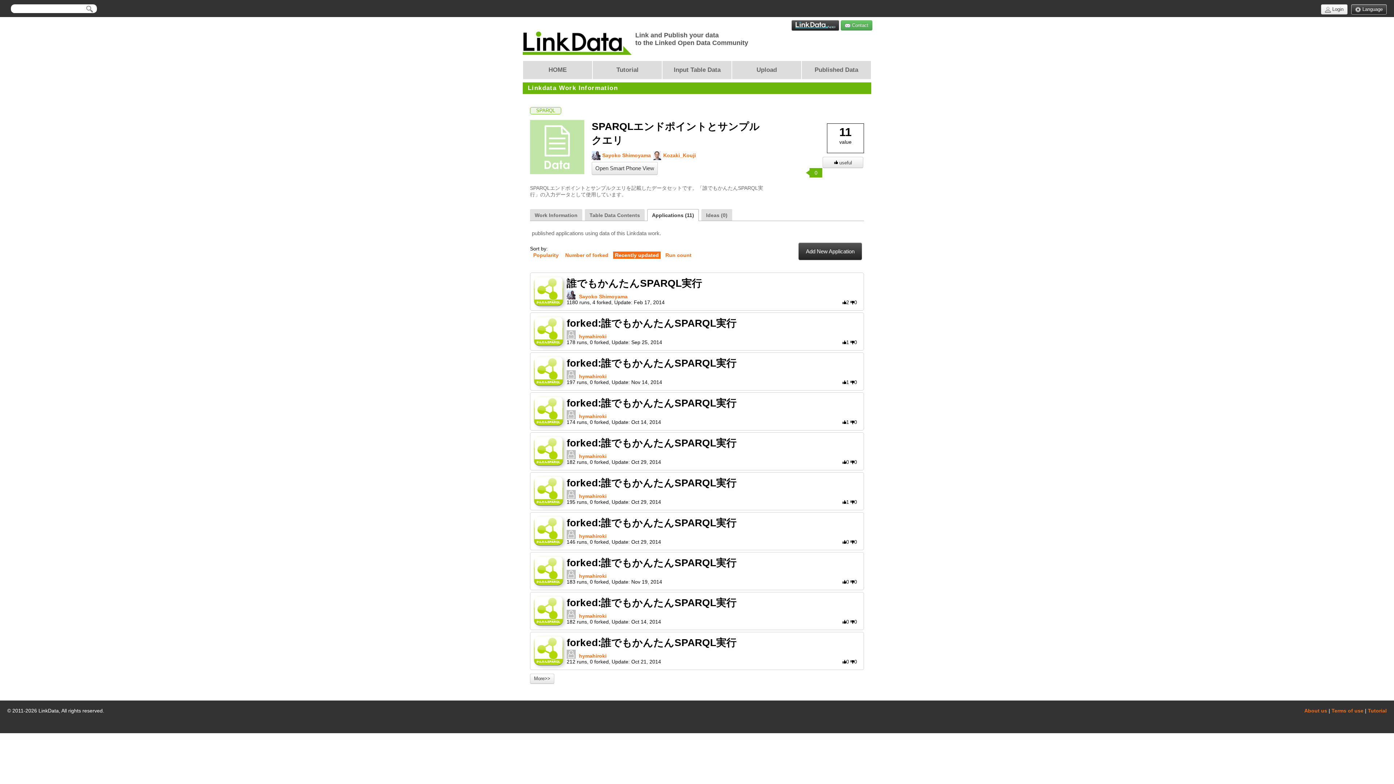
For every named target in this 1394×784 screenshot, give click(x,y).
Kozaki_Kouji (679, 155)
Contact (859, 25)
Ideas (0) (716, 215)
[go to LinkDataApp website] (815, 25)
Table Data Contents (615, 215)
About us (1315, 711)
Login (1337, 9)
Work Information (556, 215)
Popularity (546, 255)
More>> (542, 678)
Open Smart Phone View (624, 168)
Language (1372, 9)
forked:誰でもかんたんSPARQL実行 (652, 323)
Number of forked (586, 255)
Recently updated (637, 255)
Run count (678, 255)
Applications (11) (673, 215)
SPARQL (545, 110)
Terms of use (1348, 711)
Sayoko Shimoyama (626, 155)
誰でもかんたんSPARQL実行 (634, 283)
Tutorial (1377, 711)
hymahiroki (593, 336)
